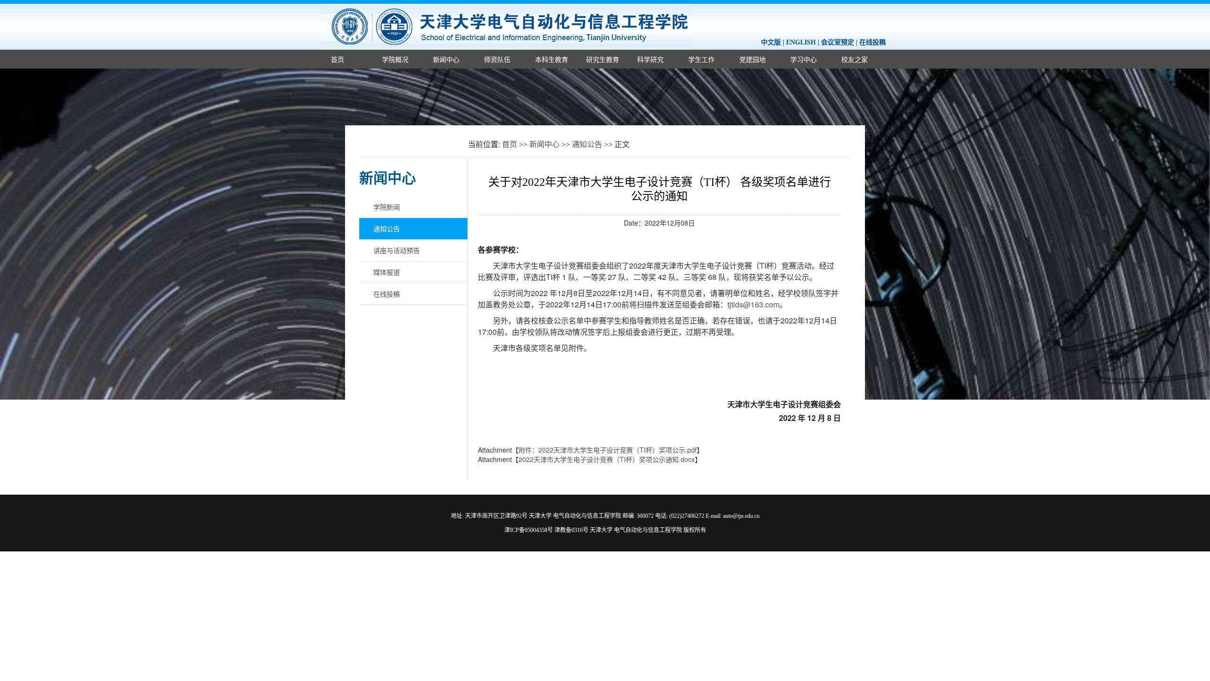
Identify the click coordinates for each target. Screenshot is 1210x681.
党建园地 (752, 59)
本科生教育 (551, 59)
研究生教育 (602, 59)
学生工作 (701, 59)
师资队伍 (497, 59)
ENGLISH (801, 42)
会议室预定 (837, 42)
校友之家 (854, 59)
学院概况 (395, 59)
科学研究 (650, 59)
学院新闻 (386, 206)
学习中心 (803, 59)
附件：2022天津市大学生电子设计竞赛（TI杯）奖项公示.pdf (608, 449)
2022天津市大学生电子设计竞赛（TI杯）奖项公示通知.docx (607, 459)
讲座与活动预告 (396, 250)
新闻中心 (446, 59)
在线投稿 (872, 42)
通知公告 (587, 144)
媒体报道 (386, 272)
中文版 (771, 42)
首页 (337, 59)
